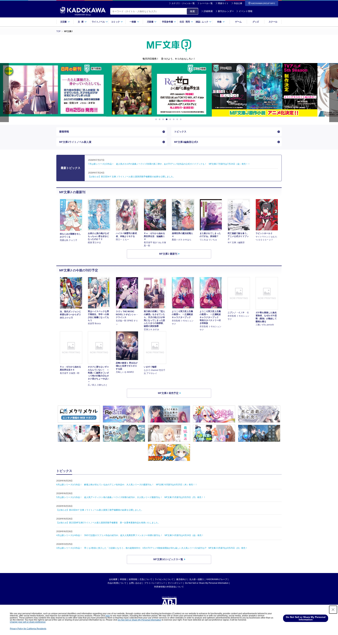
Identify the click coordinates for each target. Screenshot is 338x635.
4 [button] (167, 119)
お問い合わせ (135, 583)
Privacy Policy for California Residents (28, 628)
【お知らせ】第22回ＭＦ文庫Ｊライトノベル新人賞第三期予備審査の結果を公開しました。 (99, 510)
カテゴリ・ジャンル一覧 (183, 3)
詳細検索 (208, 11)
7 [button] (177, 119)
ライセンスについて (164, 579)
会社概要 (113, 579)
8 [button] (181, 119)
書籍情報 (64, 131)
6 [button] (174, 119)
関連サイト (223, 3)
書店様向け (181, 579)
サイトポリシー (175, 583)
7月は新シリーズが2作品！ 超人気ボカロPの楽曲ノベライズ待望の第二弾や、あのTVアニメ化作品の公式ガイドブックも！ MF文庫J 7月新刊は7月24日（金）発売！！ (169, 164)
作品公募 (238, 3)
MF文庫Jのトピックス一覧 (168, 559)
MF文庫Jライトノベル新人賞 (75, 142)
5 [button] (170, 119)
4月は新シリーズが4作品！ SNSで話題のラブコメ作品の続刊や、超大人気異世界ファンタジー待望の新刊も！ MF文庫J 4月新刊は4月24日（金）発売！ (130, 535)
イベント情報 (245, 11)
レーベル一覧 (206, 3)
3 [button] (163, 119)
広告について (146, 579)
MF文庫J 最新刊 (168, 253)
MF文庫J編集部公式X (186, 142)
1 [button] (156, 119)
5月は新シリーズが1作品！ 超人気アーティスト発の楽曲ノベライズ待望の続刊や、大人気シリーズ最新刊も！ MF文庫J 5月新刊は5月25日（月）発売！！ (131, 497)
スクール (273, 21)
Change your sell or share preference (28, 622)
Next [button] (333, 92)
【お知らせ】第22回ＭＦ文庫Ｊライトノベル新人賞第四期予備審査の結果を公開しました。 (131, 176)
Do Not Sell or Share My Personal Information (207, 583)
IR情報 (123, 579)
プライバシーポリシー (154, 583)
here (107, 616)
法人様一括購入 (196, 579)
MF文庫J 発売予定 (168, 393)
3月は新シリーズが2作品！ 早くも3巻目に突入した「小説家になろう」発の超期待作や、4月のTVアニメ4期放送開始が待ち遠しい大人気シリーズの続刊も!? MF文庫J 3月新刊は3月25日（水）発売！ (152, 548)
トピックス (180, 131)
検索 (192, 11)
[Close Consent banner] (333, 610)
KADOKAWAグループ (216, 579)
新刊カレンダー (226, 11)
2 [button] (160, 119)
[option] (63, 90)
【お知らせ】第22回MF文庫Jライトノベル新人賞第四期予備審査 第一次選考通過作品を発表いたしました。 (108, 522)
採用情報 (133, 579)
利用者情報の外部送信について (169, 587)
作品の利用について (117, 583)
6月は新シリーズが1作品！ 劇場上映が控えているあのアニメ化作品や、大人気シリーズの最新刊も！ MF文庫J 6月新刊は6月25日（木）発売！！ (126, 484)
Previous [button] (4, 92)
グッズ (255, 21)
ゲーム (238, 21)
